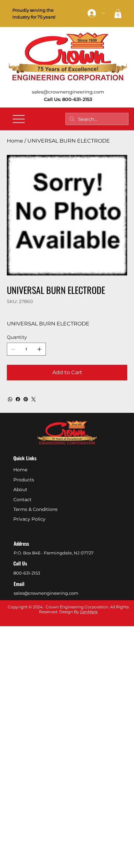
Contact (22, 499)
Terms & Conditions (35, 509)
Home (20, 470)
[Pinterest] (25, 399)
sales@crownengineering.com (68, 92)
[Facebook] (18, 399)
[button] (118, 13)
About (20, 489)
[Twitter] (33, 399)
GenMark (89, 611)
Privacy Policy (29, 519)
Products (23, 480)
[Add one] (39, 349)
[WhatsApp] (10, 399)
